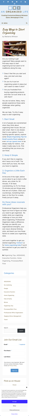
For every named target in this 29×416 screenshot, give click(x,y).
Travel (6, 319)
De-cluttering (8, 285)
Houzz (14, 385)
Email (6, 344)
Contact (19, 243)
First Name (8, 350)
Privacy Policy (14, 413)
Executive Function (9, 258)
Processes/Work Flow (10, 309)
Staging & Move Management (12, 316)
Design (6, 288)
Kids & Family (8, 299)
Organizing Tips (10, 255)
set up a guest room (13, 141)
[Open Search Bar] (26, 23)
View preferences (14, 410)
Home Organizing (9, 295)
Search (6, 328)
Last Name (7, 356)
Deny (14, 406)
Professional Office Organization (13, 312)
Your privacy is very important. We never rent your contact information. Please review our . (14, 364)
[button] (26, 387)
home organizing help (13, 245)
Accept (14, 401)
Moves (6, 302)
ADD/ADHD (21, 255)
